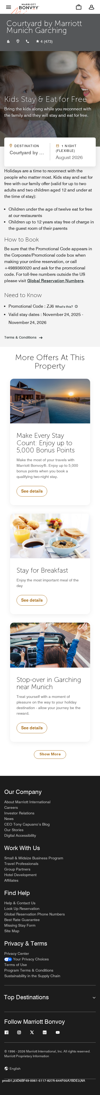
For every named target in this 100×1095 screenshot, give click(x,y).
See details (32, 491)
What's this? (64, 307)
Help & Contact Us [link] (19, 903)
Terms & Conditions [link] (20, 337)
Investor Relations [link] (19, 813)
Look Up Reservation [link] (21, 908)
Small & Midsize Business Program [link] (33, 858)
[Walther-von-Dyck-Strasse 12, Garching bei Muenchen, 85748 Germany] (18, 41)
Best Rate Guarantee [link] (22, 920)
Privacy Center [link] (16, 953)
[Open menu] (8, 7)
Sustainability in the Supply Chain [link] (32, 976)
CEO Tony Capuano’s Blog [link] (27, 824)
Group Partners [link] (17, 869)
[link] (26, 959)
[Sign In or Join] (91, 7)
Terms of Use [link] (15, 965)
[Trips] (78, 7)
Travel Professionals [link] (21, 863)
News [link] (9, 819)
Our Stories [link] (13, 830)
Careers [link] (11, 807)
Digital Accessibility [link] (20, 835)
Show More (50, 754)
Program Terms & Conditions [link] (28, 970)
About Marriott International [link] (27, 802)
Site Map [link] (11, 931)
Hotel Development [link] (20, 875)
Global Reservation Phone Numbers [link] (34, 914)
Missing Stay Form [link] (19, 925)
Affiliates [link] (11, 880)
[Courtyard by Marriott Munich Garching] (8, 41)
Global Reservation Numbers (55, 280)
